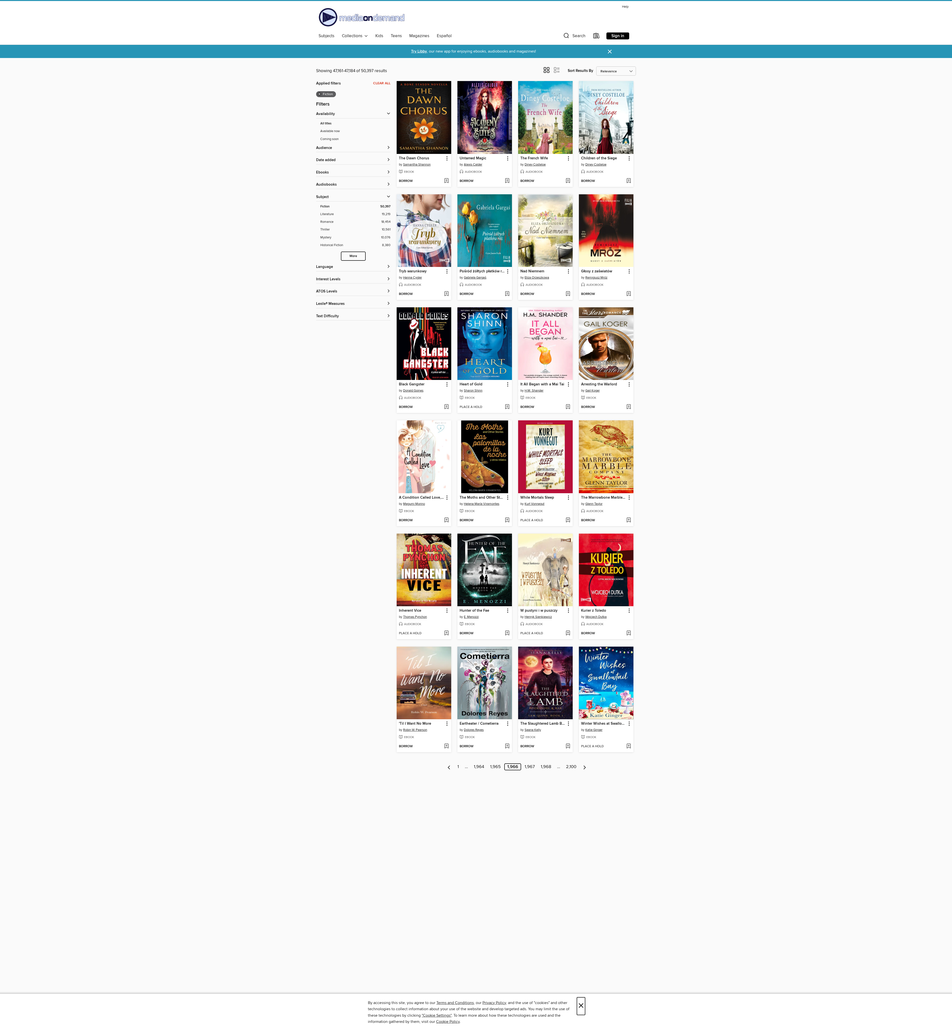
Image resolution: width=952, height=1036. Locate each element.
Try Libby (419, 51)
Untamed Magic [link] (473, 158)
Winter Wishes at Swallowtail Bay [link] (603, 723)
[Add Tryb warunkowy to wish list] (446, 294)
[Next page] (585, 767)
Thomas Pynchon (415, 617)
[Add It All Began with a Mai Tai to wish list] (568, 407)
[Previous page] (449, 767)
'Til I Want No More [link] (415, 723)
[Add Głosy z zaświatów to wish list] (628, 294)
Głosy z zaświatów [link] (596, 271)
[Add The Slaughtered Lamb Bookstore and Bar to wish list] (568, 746)
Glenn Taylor (593, 504)
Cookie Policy (448, 1021)
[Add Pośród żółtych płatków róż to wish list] (507, 294)
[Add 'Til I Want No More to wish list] (446, 746)
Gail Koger (592, 391)
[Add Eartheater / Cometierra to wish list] (507, 746)
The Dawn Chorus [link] (414, 158)
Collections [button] (353, 36)
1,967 (530, 767)
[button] (574, 37)
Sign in (617, 36)
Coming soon (329, 139)
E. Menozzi (471, 617)
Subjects (326, 36)
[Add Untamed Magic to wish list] (507, 181)
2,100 (571, 767)
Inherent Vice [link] (410, 610)
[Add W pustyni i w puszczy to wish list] (568, 633)
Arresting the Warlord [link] (599, 384)
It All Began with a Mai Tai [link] (542, 384)
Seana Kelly (533, 730)
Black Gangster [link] (411, 384)
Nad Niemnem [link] (532, 271)
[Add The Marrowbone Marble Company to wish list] (628, 520)
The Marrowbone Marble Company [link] (603, 497)
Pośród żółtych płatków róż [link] (482, 271)
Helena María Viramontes (481, 504)
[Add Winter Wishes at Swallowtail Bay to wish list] (628, 746)
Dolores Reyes (474, 730)
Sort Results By (580, 70)
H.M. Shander (534, 391)
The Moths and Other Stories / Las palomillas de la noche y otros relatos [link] (482, 497)
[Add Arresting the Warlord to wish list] (628, 407)
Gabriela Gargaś (475, 278)
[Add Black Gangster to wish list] (446, 407)
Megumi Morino (414, 504)
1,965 (495, 767)
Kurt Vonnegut (534, 504)
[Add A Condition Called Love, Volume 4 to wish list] (446, 520)
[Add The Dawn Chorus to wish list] (446, 181)
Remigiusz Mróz (596, 278)
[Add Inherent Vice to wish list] (446, 633)
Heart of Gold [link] (471, 384)
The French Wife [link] (534, 158)
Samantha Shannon (417, 165)
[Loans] (596, 37)
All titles (325, 123)
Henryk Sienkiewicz (538, 617)
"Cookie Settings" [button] (436, 1015)
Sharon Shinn (473, 391)
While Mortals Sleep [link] (537, 497)
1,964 (479, 767)
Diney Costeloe (535, 165)
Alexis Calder (473, 165)
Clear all (381, 83)
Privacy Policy (494, 1002)
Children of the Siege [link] (599, 158)
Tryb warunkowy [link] (413, 271)
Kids (379, 36)
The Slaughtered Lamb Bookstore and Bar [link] (543, 723)
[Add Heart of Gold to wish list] (507, 407)
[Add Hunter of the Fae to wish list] (507, 633)
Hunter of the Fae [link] (474, 610)
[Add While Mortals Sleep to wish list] (568, 520)
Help (625, 7)
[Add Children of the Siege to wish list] (628, 181)
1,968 (546, 767)
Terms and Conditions (455, 1002)
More (353, 256)
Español (444, 36)
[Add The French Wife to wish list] (568, 181)
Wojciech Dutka (596, 617)
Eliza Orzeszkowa (537, 278)
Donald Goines (413, 391)
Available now (330, 131)
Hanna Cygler (412, 278)
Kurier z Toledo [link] (593, 610)
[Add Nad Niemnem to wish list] (568, 294)
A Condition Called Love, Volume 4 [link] (421, 497)
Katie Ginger (593, 730)
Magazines (419, 36)
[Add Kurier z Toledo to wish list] (628, 633)
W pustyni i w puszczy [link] (539, 610)
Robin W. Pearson (415, 730)
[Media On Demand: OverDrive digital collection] (362, 17)
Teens (396, 36)
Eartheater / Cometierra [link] (479, 723)
